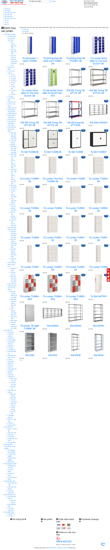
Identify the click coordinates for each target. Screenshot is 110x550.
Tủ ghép (13, 79)
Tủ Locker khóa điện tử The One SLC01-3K (98, 61)
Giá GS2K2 (75, 325)
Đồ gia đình (12, 442)
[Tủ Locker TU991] (30, 254)
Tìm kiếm (53, 1)
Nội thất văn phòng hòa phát (12, 129)
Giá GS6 (29, 355)
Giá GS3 (52, 355)
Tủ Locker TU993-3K (75, 209)
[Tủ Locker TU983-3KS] (75, 283)
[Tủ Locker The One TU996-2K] (52, 166)
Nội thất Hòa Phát (9, 12)
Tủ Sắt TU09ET (98, 152)
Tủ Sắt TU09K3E (30, 152)
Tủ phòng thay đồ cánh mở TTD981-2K (52, 61)
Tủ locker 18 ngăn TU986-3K (29, 327)
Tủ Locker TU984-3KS (53, 297)
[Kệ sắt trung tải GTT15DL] (75, 109)
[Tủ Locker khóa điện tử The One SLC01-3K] (98, 45)
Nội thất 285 (8, 444)
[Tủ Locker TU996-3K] (30, 166)
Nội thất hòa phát (9, 34)
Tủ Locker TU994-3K (98, 180)
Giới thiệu (7, 10)
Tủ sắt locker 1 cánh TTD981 (29, 59)
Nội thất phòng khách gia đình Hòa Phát (14, 243)
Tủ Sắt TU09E (75, 152)
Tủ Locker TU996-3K (30, 180)
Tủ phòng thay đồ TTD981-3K (75, 59)
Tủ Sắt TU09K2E (53, 152)
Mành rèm (11, 514)
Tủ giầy (10, 347)
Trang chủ (7, 9)
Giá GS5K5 (53, 325)
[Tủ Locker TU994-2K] (30, 195)
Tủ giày (10, 96)
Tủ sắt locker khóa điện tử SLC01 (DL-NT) (53, 93)
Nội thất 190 (8, 14)
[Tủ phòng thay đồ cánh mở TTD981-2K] (52, 45)
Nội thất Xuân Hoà (10, 494)
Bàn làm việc (12, 433)
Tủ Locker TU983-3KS (75, 297)
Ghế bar (10, 365)
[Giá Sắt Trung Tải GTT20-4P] (98, 77)
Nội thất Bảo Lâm (9, 481)
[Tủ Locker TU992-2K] (75, 254)
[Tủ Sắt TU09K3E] (30, 139)
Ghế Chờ (11, 338)
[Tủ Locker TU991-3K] (52, 225)
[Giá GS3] (52, 342)
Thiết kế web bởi (62, 548)
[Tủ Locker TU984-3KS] (52, 283)
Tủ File (13, 75)
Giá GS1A (99, 355)
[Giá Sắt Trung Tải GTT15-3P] (75, 77)
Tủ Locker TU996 (75, 178)
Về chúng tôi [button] (18, 519)
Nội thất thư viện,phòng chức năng (12, 123)
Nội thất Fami (8, 16)
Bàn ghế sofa (12, 369)
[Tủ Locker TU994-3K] (98, 166)
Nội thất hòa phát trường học (12, 264)
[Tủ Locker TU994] (52, 195)
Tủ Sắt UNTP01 (99, 296)
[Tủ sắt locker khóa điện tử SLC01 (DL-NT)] (52, 77)
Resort (10, 359)
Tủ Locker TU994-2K (30, 209)
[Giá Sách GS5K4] (98, 109)
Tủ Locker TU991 (30, 267)
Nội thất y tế (12, 119)
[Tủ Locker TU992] (98, 254)
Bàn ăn (10, 367)
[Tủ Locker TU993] (30, 225)
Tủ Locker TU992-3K (52, 268)
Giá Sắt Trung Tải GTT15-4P (53, 124)
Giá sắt (13, 94)
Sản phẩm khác (9, 512)
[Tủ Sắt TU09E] (75, 139)
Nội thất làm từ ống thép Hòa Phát (12, 38)
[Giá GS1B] (75, 342)
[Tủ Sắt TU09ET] (98, 139)
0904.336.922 (64, 541)
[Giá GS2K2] (75, 313)
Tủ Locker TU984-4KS (30, 297)
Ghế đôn (11, 332)
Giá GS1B (76, 355)
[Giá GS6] (30, 342)
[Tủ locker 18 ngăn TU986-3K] (30, 313)
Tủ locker (14, 80)
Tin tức (6, 20)
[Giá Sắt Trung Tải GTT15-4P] (52, 109)
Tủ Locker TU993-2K (98, 209)
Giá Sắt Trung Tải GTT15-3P (76, 91)
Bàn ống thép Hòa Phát (14, 51)
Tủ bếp (10, 516)
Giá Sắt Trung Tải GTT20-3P (30, 124)
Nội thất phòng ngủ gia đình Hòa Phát (13, 253)
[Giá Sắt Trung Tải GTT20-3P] (30, 109)
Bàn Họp (13, 398)
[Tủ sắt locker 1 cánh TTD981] (30, 45)
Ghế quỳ (11, 345)
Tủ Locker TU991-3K (52, 239)
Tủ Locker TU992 (98, 267)
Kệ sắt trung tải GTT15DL (76, 124)
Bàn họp (11, 434)
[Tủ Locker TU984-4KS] (30, 283)
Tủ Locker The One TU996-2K (53, 180)
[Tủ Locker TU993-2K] (98, 195)
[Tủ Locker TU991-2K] (75, 225)
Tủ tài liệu (11, 436)
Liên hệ (6, 24)
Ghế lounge (11, 340)
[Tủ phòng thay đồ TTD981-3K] (75, 45)
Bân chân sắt (12, 108)
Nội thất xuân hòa (9, 18)
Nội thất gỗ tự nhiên (10, 463)
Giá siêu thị (11, 102)
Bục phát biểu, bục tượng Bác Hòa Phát (13, 303)
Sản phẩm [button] (47, 519)
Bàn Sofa (11, 462)
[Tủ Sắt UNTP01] (98, 283)
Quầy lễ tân (11, 425)
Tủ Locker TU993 (29, 237)
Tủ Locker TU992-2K (75, 268)
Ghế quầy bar (12, 113)
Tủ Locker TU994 (52, 208)
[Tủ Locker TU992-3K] (52, 254)
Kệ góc (13, 144)
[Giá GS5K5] (52, 313)
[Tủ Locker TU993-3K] (75, 195)
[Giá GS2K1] (98, 313)
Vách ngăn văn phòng (13, 200)
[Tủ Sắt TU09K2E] (52, 139)
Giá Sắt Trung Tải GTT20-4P (98, 91)
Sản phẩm (26, 31)
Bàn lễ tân (14, 320)
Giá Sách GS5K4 (98, 122)
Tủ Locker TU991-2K (75, 239)
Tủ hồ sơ (13, 77)
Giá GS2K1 (98, 325)
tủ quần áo (11, 349)
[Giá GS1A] (98, 342)
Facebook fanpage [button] (90, 519)
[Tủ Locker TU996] (75, 166)
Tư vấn (6, 22)
